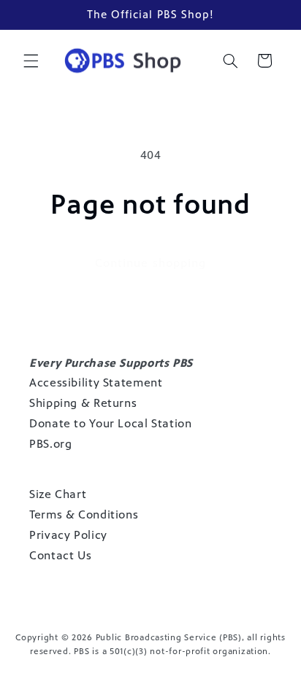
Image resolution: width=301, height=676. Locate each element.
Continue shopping (150, 263)
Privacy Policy (68, 535)
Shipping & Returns (83, 403)
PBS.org (50, 444)
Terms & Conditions (83, 514)
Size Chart (57, 494)
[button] (30, 60)
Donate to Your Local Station (110, 423)
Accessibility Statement (96, 382)
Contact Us (60, 555)
